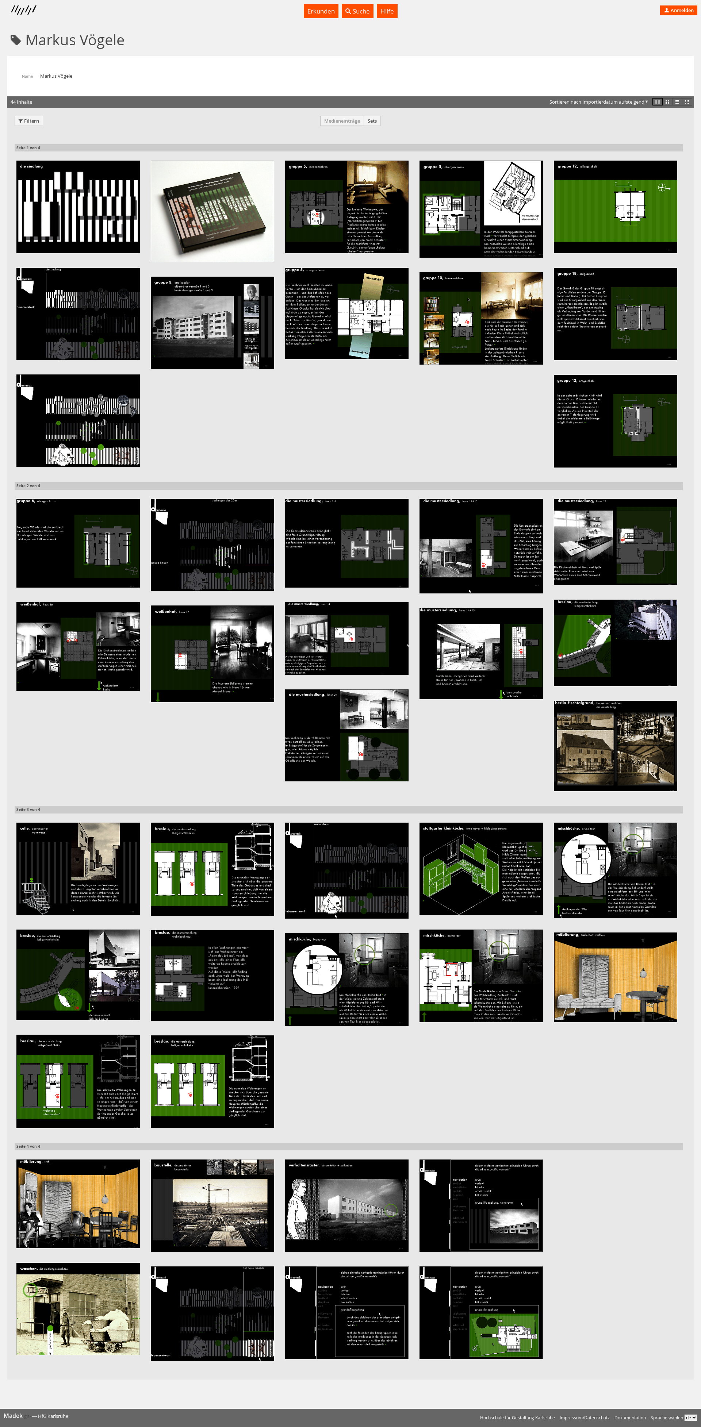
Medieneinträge (342, 121)
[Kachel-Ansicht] (657, 101)
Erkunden (321, 11)
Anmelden (682, 10)
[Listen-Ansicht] (677, 101)
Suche (360, 11)
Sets (372, 121)
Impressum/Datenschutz (585, 1418)
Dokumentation (630, 1418)
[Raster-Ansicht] (667, 101)
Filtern (31, 121)
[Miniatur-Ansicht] (687, 101)
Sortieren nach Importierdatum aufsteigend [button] (596, 102)
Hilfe (387, 11)
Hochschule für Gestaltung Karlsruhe (517, 1418)
